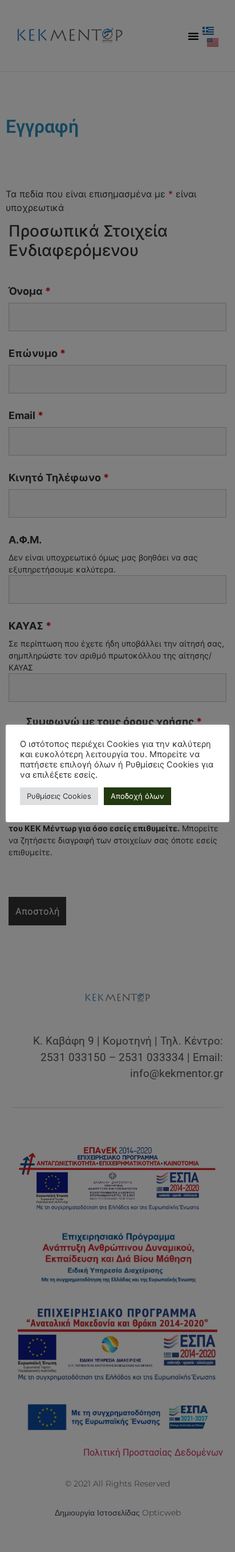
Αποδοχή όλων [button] (137, 796)
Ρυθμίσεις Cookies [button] (59, 796)
